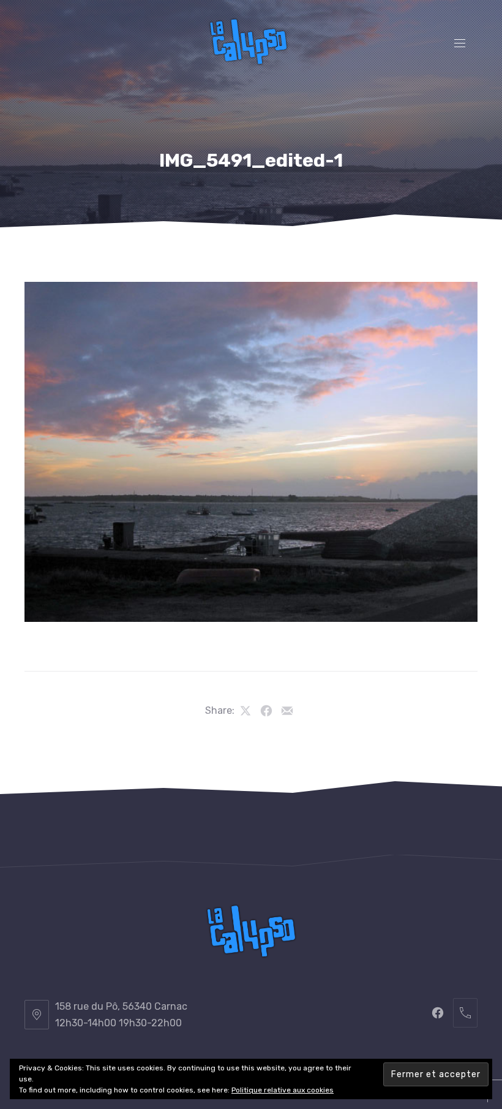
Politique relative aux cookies (282, 1090)
